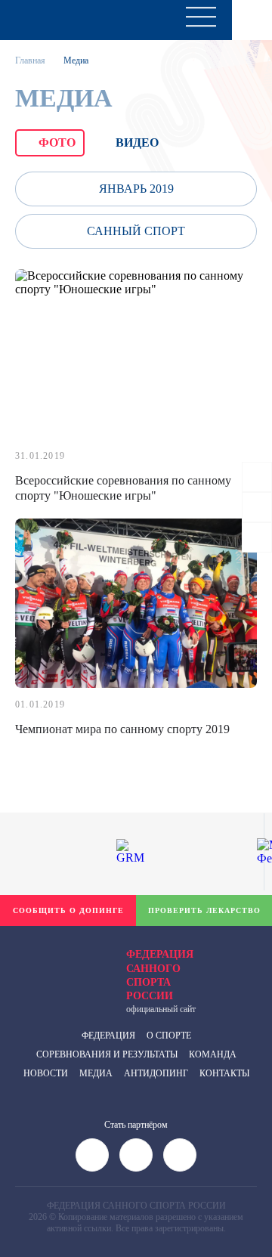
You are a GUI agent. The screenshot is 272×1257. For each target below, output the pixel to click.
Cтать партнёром (136, 1124)
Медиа (96, 1073)
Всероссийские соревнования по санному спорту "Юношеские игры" (123, 488)
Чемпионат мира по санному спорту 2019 (122, 729)
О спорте (169, 1035)
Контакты (224, 1073)
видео (137, 142)
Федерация (108, 1035)
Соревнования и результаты (107, 1054)
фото (57, 142)
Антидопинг (156, 1073)
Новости (45, 1073)
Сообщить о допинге (68, 910)
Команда (212, 1054)
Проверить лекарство (204, 910)
